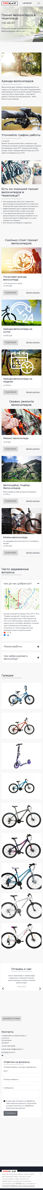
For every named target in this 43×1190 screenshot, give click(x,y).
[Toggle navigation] (38, 3)
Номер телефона (11, 1079)
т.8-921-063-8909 (8, 1046)
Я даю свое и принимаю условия (21, 1104)
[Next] (40, 988)
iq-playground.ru (8, 1052)
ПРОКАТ (19, 1184)
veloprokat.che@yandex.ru (12, 1049)
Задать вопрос (33, 293)
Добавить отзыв (11, 1019)
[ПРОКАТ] (10, 3)
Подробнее (10, 293)
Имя (6, 1071)
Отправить (10, 1113)
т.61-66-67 (27, 3)
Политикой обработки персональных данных (18, 1186)
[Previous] (3, 988)
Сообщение (9, 1088)
